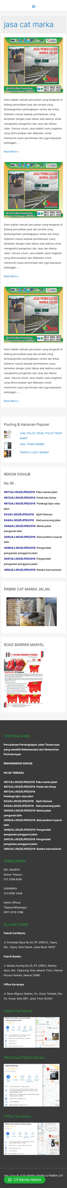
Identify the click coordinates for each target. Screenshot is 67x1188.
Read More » (11, 151)
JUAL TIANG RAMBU (32, 444)
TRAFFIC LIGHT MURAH (34, 452)
